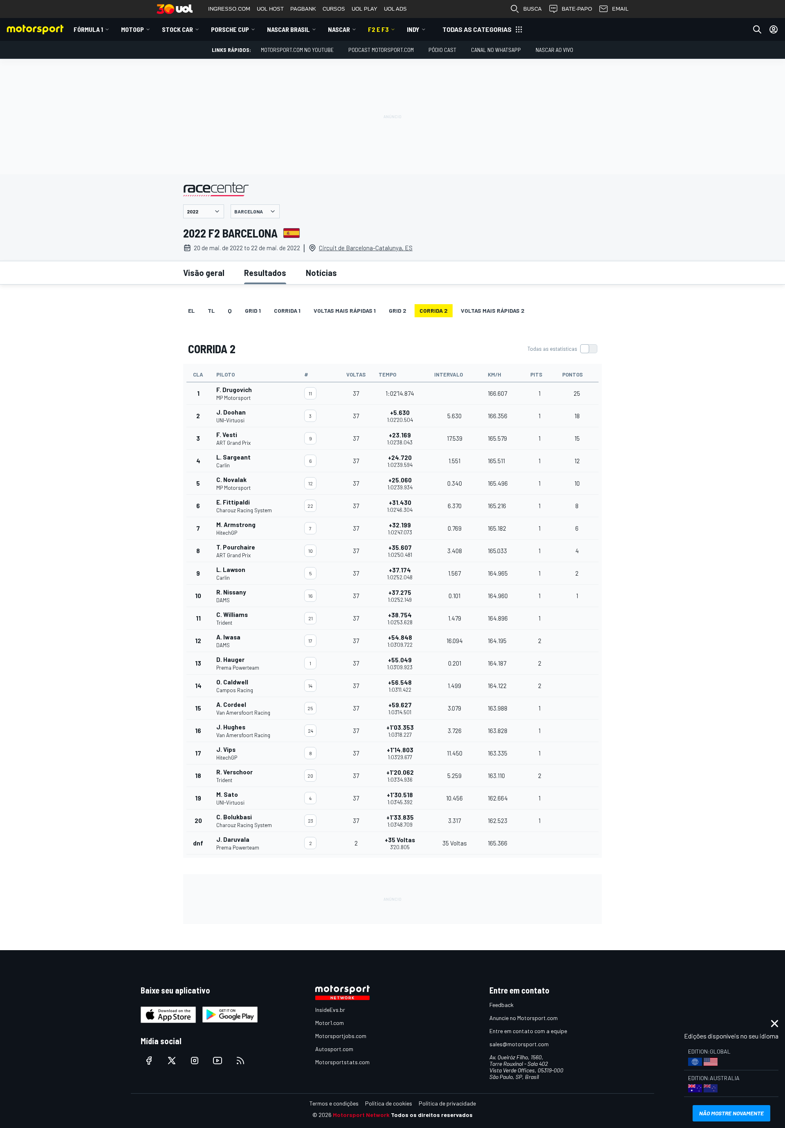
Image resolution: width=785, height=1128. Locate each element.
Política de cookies (388, 1103)
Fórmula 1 (88, 29)
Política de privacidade (447, 1103)
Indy (413, 29)
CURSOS (334, 9)
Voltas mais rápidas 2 (493, 310)
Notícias (321, 273)
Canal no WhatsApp (496, 49)
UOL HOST (270, 9)
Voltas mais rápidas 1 (345, 310)
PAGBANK (303, 9)
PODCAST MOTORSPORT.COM (381, 49)
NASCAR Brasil (288, 29)
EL (191, 310)
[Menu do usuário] (773, 29)
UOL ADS (395, 9)
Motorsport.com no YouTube (297, 49)
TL (211, 310)
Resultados (265, 273)
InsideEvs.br (330, 1009)
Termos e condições (334, 1103)
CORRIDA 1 (287, 310)
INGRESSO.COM (229, 9)
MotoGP (132, 29)
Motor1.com (329, 1022)
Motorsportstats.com (342, 1061)
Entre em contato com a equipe (528, 1030)
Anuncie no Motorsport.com (523, 1017)
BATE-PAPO (577, 9)
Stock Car (177, 29)
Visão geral (203, 273)
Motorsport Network (361, 1114)
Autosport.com (334, 1048)
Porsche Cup (230, 29)
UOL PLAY (364, 9)
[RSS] (240, 1060)
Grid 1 (253, 310)
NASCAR (339, 29)
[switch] (562, 349)
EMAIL (620, 9)
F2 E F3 (378, 29)
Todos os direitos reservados (432, 1114)
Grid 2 (397, 310)
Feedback (501, 1004)
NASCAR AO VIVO (554, 49)
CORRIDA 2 (433, 310)
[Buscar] (757, 29)
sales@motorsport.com (519, 1044)
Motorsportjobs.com (340, 1035)
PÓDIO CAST (442, 49)
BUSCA (532, 9)
